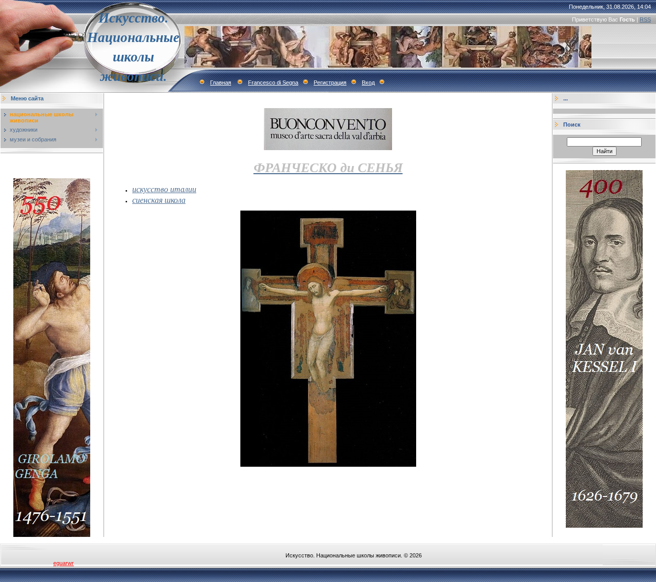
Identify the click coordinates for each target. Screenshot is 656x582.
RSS (645, 19)
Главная (220, 82)
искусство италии (164, 188)
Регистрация (330, 82)
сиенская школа (159, 199)
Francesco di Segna (273, 82)
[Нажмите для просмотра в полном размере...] (328, 465)
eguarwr (63, 563)
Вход (368, 82)
